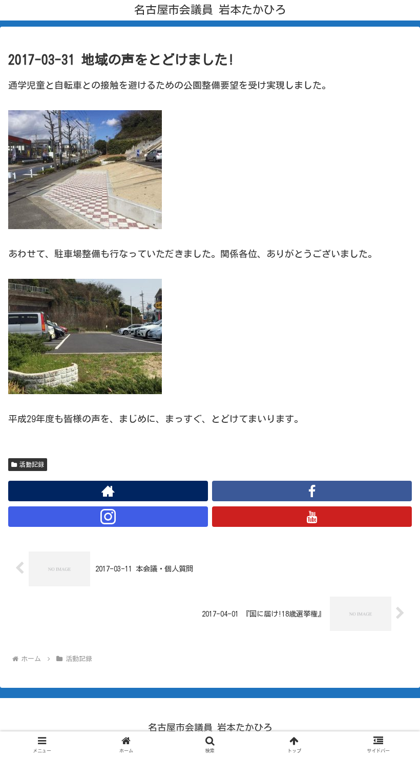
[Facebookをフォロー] (312, 491)
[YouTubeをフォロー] (312, 516)
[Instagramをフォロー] (108, 516)
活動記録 (31, 464)
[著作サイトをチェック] (108, 491)
